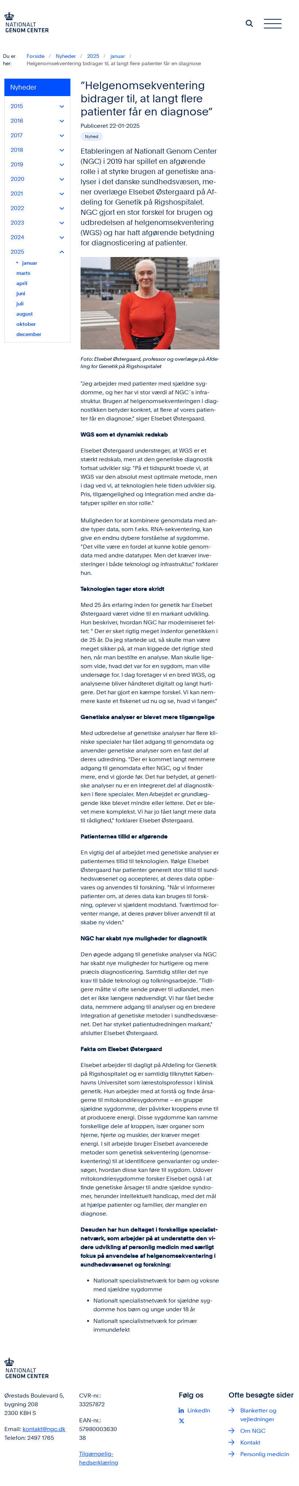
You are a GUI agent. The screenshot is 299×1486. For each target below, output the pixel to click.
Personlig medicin (264, 1454)
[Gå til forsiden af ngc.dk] (24, 23)
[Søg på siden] (249, 23)
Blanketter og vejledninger (258, 1415)
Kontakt (250, 1442)
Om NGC (252, 1430)
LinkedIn (198, 1410)
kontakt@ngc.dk (44, 1429)
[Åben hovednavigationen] (275, 23)
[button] (60, 106)
